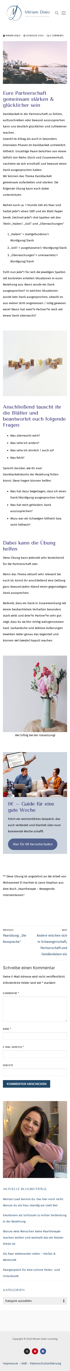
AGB (24, 1363)
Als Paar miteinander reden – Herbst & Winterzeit (29, 1257)
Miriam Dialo (12, 35)
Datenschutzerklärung (45, 1363)
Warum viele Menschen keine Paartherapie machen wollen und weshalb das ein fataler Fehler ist (33, 1238)
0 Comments (56, 35)
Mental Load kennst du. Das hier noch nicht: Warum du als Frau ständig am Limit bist (33, 1202)
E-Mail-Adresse (13, 1047)
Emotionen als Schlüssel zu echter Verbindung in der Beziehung (34, 1218)
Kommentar (11, 993)
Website (8, 1065)
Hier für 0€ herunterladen (33, 844)
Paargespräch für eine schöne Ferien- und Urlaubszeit (31, 1273)
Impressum (10, 1363)
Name (7, 1028)
